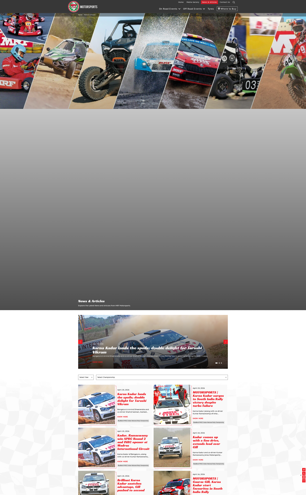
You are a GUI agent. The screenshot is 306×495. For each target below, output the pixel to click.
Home (181, 2)
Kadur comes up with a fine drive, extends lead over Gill (206, 442)
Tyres (211, 8)
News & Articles (209, 2)
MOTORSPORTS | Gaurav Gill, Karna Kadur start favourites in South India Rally (207, 485)
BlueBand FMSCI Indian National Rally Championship (133, 421)
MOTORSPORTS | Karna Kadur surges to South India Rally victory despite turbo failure (208, 399)
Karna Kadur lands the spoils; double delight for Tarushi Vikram (131, 399)
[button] (80, 342)
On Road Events (168, 8)
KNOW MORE (98, 362)
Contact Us (225, 2)
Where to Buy (228, 8)
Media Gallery (193, 2)
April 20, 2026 (98, 344)
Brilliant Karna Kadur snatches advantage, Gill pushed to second (131, 485)
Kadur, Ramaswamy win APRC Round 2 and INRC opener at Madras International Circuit (133, 442)
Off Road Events (192, 8)
